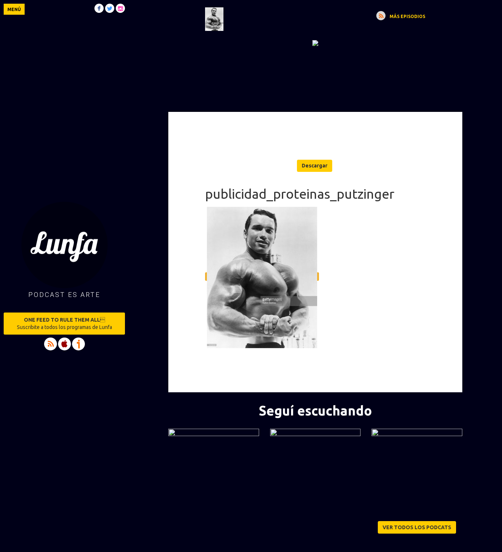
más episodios (407, 16)
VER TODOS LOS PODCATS (417, 527)
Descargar (314, 166)
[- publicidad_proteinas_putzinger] (315, 42)
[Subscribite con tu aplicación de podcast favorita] (381, 15)
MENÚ (14, 9)
